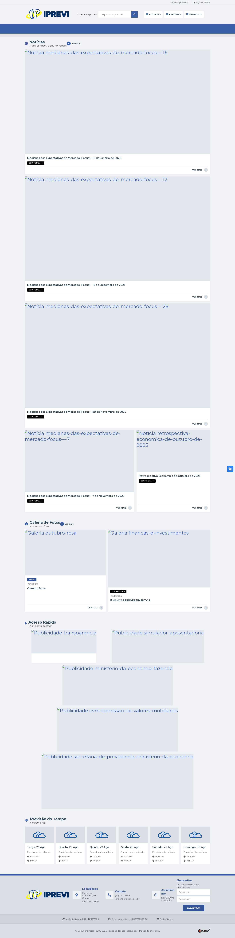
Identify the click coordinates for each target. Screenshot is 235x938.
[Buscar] (134, 14)
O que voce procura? (87, 14)
